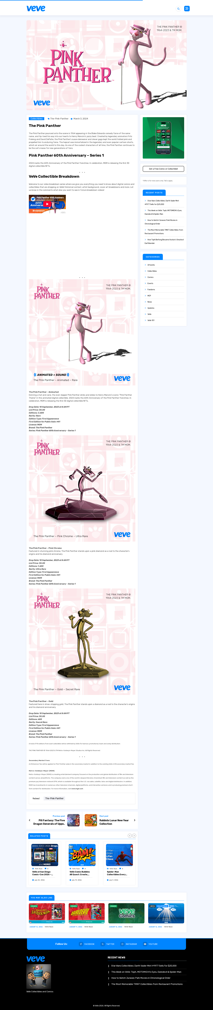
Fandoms (151, 290)
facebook (89, 944)
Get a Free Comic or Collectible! (163, 169)
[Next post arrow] (134, 820)
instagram (131, 944)
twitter (110, 944)
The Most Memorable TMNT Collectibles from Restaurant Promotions (147, 984)
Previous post (59, 816)
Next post (103, 816)
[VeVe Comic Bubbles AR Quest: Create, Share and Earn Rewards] (82, 855)
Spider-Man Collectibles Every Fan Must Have (116, 873)
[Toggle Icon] (187, 8)
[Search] (178, 9)
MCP (149, 296)
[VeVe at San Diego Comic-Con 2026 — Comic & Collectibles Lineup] (44, 855)
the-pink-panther (59, 118)
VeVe (149, 314)
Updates (151, 308)
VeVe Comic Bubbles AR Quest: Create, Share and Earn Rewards (80, 873)
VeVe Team (38, 869)
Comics (150, 277)
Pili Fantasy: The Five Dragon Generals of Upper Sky (49, 822)
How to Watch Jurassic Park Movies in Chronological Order (140, 978)
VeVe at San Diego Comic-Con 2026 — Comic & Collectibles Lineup (42, 873)
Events (150, 283)
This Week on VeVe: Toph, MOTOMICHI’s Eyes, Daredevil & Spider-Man (146, 972)
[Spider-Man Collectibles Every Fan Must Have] (119, 855)
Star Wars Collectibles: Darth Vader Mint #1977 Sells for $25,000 (144, 965)
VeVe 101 (151, 320)
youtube (153, 944)
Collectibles (37, 118)
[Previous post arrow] (29, 820)
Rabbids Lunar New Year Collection (114, 822)
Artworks (151, 265)
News (150, 302)
